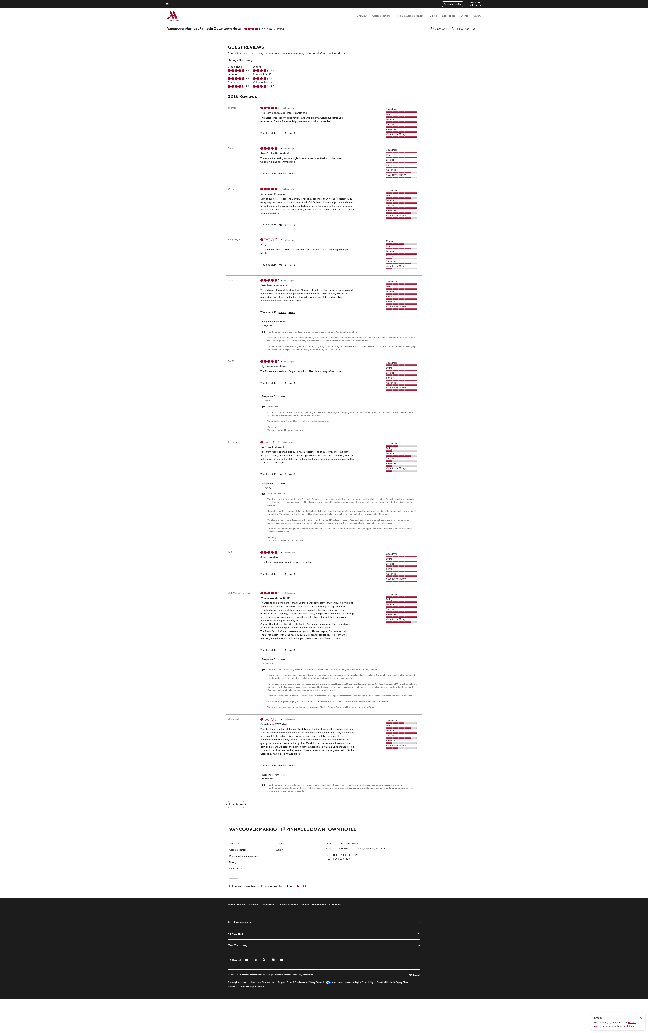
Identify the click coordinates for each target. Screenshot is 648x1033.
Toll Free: (341, 855)
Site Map (232, 986)
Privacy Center (315, 982)
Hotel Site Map (247, 986)
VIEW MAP (441, 28)
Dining (433, 15)
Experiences (448, 15)
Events (464, 15)
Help (259, 986)
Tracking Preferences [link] (237, 982)
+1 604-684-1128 (466, 28)
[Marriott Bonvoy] (473, 4)
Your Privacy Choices (341, 982)
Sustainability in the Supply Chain (392, 982)
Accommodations (381, 15)
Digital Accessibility (364, 982)
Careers (255, 982)
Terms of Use (268, 982)
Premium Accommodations (410, 15)
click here (629, 1026)
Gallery (477, 15)
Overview (362, 15)
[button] (453, 4)
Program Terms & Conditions (291, 982)
